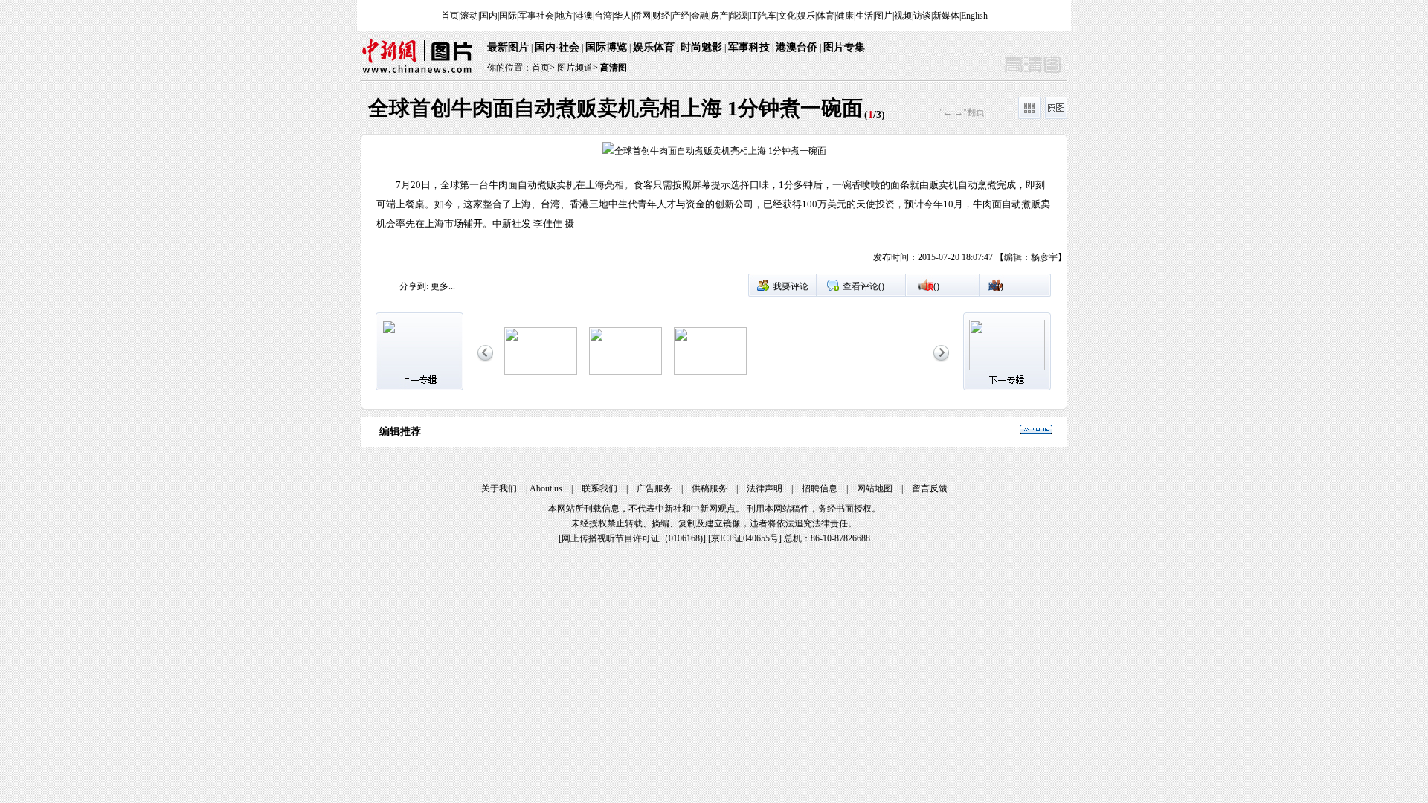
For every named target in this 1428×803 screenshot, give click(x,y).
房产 (719, 15)
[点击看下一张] (890, 207)
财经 (661, 15)
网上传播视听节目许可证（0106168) (632, 538)
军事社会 (536, 15)
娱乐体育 (654, 47)
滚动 (469, 15)
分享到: (413, 286)
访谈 (922, 15)
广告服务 (654, 488)
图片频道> (577, 67)
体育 (825, 15)
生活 (864, 15)
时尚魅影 (701, 47)
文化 (787, 15)
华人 (622, 15)
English (974, 15)
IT (753, 15)
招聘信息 (819, 488)
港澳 (584, 15)
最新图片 (508, 47)
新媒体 (946, 15)
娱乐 (806, 15)
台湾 (603, 15)
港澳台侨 (796, 47)
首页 (450, 15)
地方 (564, 15)
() (931, 286)
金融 (700, 15)
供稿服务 (709, 488)
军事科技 (749, 47)
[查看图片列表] (1029, 116)
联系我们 (599, 488)
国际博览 (606, 47)
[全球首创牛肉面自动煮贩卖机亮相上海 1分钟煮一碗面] (541, 372)
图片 (883, 15)
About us (546, 488)
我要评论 (790, 286)
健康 (845, 15)
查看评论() (863, 286)
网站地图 (874, 488)
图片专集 (844, 47)
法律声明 (764, 488)
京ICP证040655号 (745, 538)
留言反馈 (930, 488)
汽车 (767, 15)
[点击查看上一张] (537, 207)
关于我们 (499, 488)
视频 (903, 15)
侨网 (642, 15)
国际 (508, 15)
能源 (738, 15)
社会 (569, 47)
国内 (489, 15)
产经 (680, 15)
